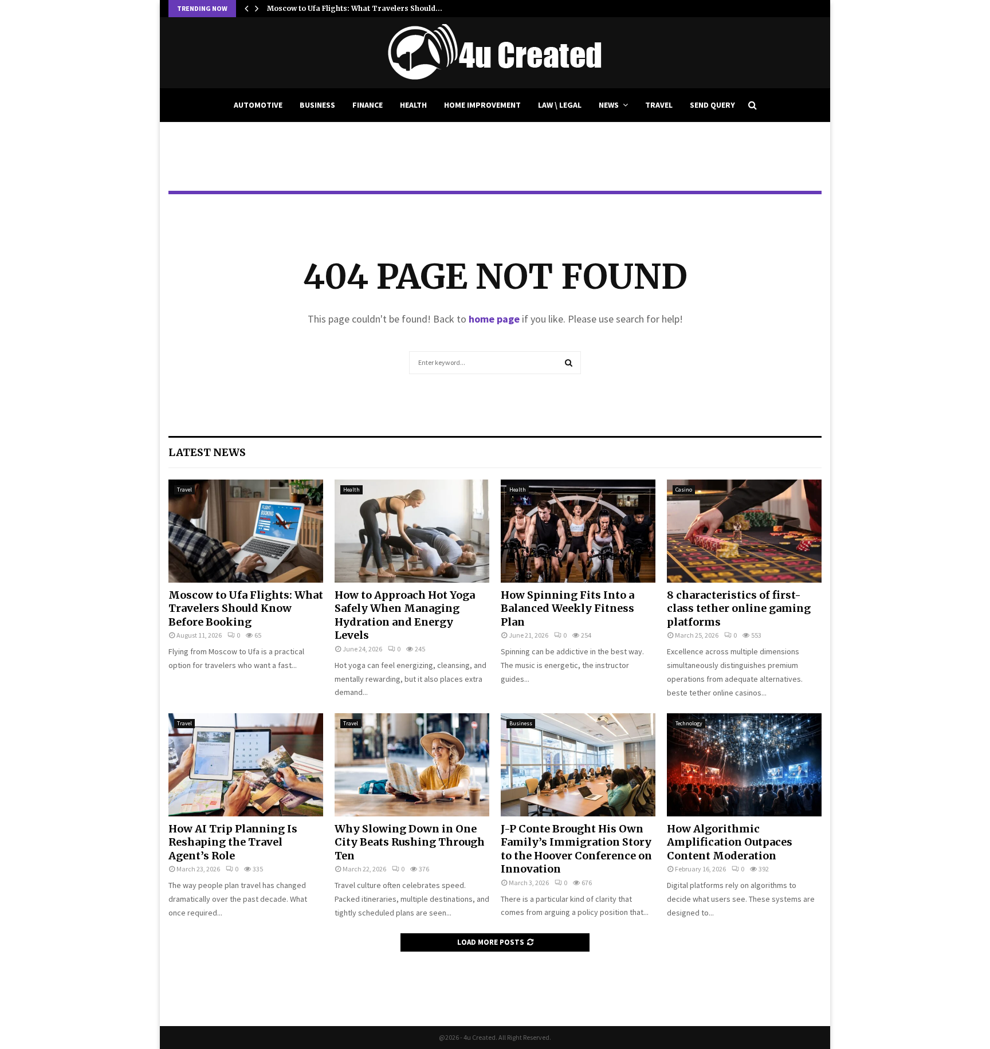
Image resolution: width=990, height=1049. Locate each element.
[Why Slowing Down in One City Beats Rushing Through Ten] (412, 764)
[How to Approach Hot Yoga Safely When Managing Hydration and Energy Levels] (412, 531)
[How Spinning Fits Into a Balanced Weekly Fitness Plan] (578, 531)
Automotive (258, 105)
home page (494, 318)
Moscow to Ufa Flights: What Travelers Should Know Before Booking (245, 608)
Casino (683, 489)
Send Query (712, 105)
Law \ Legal (560, 105)
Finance (367, 105)
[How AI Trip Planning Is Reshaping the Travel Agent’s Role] (245, 764)
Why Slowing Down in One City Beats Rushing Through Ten (410, 842)
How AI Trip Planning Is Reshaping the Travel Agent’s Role (232, 842)
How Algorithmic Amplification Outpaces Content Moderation (729, 842)
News (609, 105)
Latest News (207, 452)
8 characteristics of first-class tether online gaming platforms (739, 608)
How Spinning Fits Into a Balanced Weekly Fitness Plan (567, 608)
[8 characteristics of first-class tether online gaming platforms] (744, 531)
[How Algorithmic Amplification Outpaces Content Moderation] (744, 764)
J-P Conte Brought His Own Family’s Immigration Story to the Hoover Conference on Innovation (576, 848)
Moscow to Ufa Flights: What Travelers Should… (354, 8)
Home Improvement (482, 105)
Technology (688, 723)
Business (317, 105)
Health (413, 105)
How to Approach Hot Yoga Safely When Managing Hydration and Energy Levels (405, 615)
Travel (659, 105)
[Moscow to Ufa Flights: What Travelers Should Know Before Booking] (245, 531)
